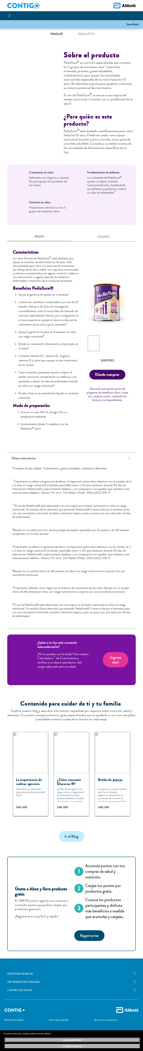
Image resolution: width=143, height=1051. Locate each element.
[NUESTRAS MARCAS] (135, 973)
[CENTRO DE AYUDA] (135, 990)
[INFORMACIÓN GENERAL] (135, 981)
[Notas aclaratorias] (129, 458)
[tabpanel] (71, 341)
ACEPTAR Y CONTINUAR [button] (72, 1046)
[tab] (39, 237)
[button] (132, 24)
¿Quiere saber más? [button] (72, 1039)
